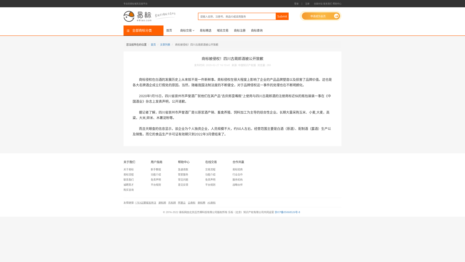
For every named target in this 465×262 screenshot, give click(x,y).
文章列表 (165, 44)
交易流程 (210, 169)
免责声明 (156, 179)
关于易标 (129, 169)
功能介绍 (156, 174)
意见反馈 (183, 184)
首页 (169, 30)
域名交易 (223, 30)
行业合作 (237, 174)
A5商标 (211, 202)
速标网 (162, 202)
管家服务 (183, 174)
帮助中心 (337, 3)
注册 (307, 3)
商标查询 (257, 30)
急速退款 (183, 169)
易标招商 (237, 169)
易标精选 (205, 30)
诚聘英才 (129, 184)
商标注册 (240, 30)
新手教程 (156, 169)
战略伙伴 (237, 184)
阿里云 (182, 202)
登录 (296, 3)
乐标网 (172, 202)
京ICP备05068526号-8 (287, 212)
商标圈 (201, 202)
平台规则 (156, 184)
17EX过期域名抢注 (145, 202)
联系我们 (327, 3)
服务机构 (237, 179)
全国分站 (318, 3)
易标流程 (129, 174)
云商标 (191, 202)
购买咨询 (129, 189)
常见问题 (183, 179)
